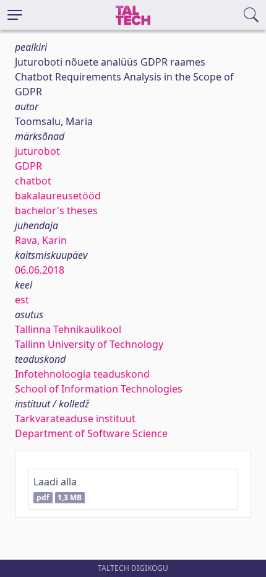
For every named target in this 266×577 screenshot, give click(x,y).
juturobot (37, 151)
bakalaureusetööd (58, 195)
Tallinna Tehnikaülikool (68, 329)
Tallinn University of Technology (89, 344)
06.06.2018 (39, 270)
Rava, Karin (41, 240)
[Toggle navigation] (15, 15)
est (22, 299)
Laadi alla (57, 489)
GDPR (28, 166)
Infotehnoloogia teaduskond (82, 374)
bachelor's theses (56, 210)
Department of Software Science (91, 433)
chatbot (33, 181)
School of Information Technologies (98, 389)
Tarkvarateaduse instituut (75, 418)
